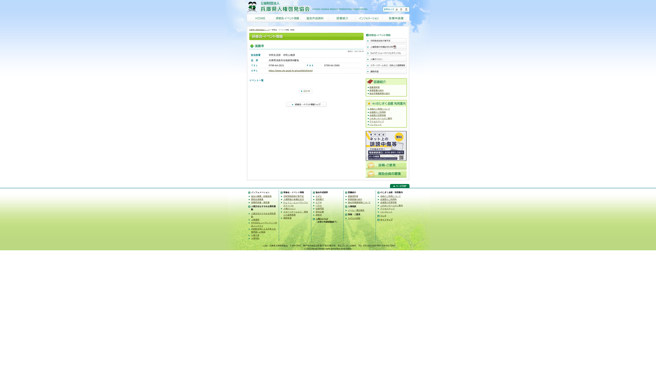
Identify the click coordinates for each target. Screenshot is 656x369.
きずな (319, 196)
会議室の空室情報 (378, 115)
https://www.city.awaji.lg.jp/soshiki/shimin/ (291, 70)
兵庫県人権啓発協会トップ (259, 30)
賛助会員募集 (257, 199)
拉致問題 (320, 208)
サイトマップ (386, 219)
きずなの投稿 (354, 218)
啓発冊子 (320, 199)
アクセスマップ (377, 121)
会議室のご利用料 (378, 112)
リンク (383, 216)
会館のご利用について (380, 109)
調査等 (319, 215)
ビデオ (319, 202)
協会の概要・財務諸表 (261, 196)
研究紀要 (320, 212)
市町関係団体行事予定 (293, 196)
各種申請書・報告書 (260, 202)
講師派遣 (287, 218)
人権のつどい (289, 208)
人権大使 (255, 235)
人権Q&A (255, 238)
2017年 (305, 91)
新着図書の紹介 (377, 90)
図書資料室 (375, 87)
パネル (319, 205)
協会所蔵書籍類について (359, 202)
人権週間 (255, 219)
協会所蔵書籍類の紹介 (380, 93)
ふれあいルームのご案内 (381, 118)
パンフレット (376, 124)
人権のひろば (322, 219)
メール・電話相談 (356, 210)
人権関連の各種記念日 (293, 199)
